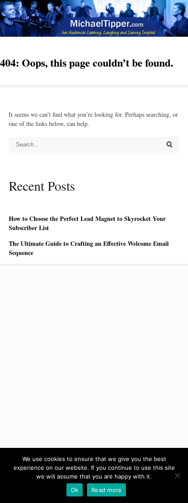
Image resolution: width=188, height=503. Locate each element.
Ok (75, 489)
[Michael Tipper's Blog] (94, 34)
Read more (106, 489)
